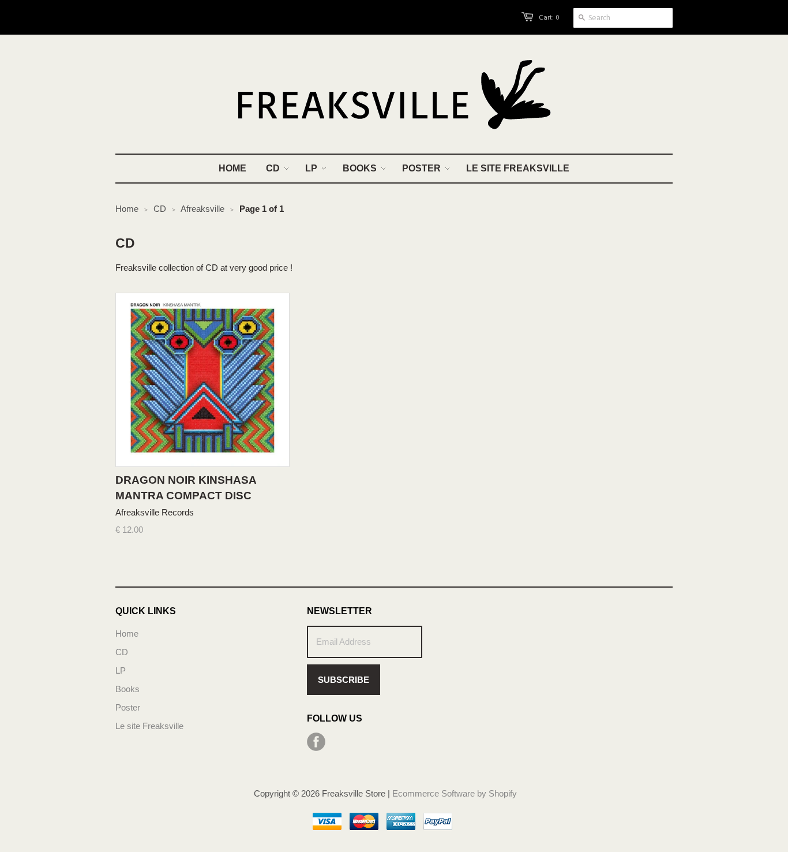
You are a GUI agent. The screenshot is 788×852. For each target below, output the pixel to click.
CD (121, 652)
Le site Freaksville (149, 726)
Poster (127, 707)
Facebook (316, 742)
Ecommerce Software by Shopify (454, 793)
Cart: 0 (549, 17)
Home (126, 633)
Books (127, 689)
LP (120, 670)
